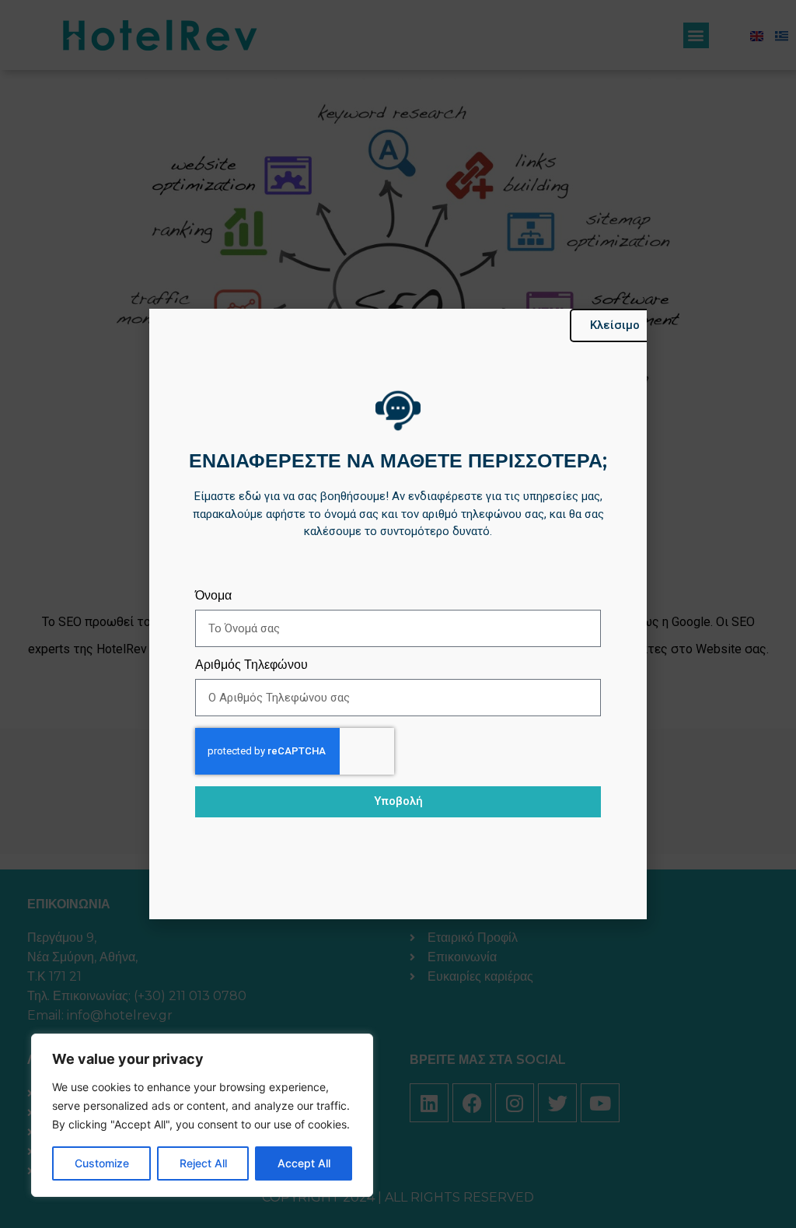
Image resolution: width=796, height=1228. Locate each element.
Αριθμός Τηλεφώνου (251, 665)
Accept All (304, 1163)
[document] (398, 614)
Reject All (203, 1163)
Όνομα (213, 596)
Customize (102, 1163)
